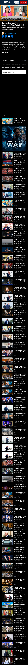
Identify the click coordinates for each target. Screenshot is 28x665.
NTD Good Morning (10, 33)
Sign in (17, 2)
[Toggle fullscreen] (23, 19)
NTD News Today (17, 172)
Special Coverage (17, 606)
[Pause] (2, 19)
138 (20, 608)
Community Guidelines (16, 67)
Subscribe (23, 2)
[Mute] (5, 19)
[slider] (14, 16)
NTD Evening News (18, 156)
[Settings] (25, 19)
